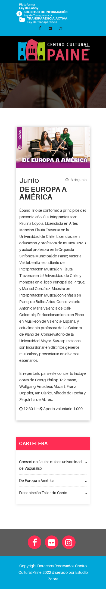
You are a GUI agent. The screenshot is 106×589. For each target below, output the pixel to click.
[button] (86, 48)
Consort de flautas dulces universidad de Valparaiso (50, 464)
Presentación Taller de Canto (43, 492)
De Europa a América (36, 480)
